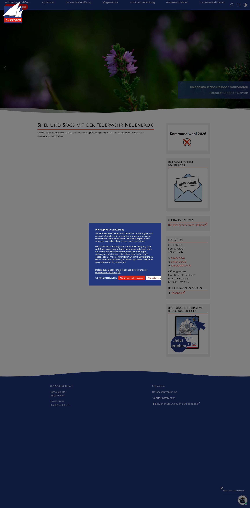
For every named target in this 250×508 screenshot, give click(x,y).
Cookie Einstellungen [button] (106, 278)
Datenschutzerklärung (106, 272)
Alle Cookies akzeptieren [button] (132, 278)
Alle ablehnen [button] (154, 278)
